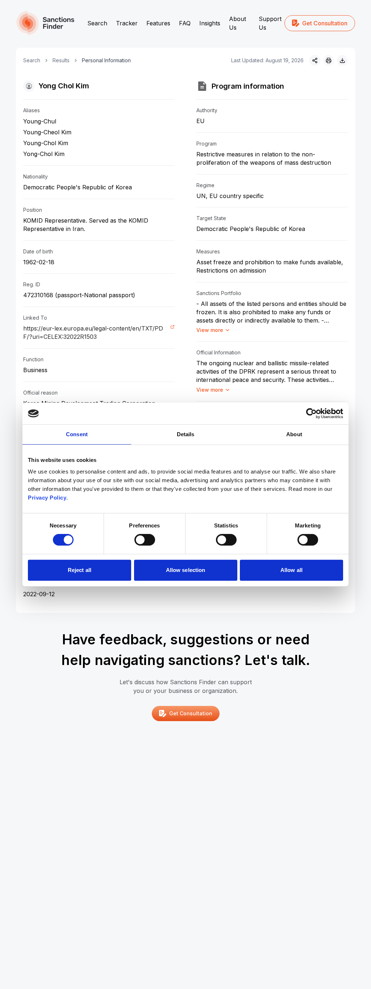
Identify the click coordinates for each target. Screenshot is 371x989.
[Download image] (342, 60)
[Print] (328, 60)
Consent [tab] (77, 434)
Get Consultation (324, 23)
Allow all (291, 570)
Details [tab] (186, 434)
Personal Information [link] (106, 60)
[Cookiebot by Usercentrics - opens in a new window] (311, 413)
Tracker (127, 23)
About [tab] (294, 434)
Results (61, 60)
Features (158, 23)
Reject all (79, 570)
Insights (209, 23)
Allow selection (185, 570)
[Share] (314, 60)
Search (97, 23)
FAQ (185, 23)
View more (209, 330)
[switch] (144, 540)
